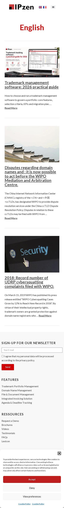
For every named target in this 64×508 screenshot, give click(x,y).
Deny (32, 488)
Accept (32, 479)
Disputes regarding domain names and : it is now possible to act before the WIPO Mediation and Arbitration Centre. (30, 176)
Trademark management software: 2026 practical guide (32, 84)
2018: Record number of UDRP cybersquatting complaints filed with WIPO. (29, 282)
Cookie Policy (24, 504)
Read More (11, 107)
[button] (59, 453)
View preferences (32, 496)
